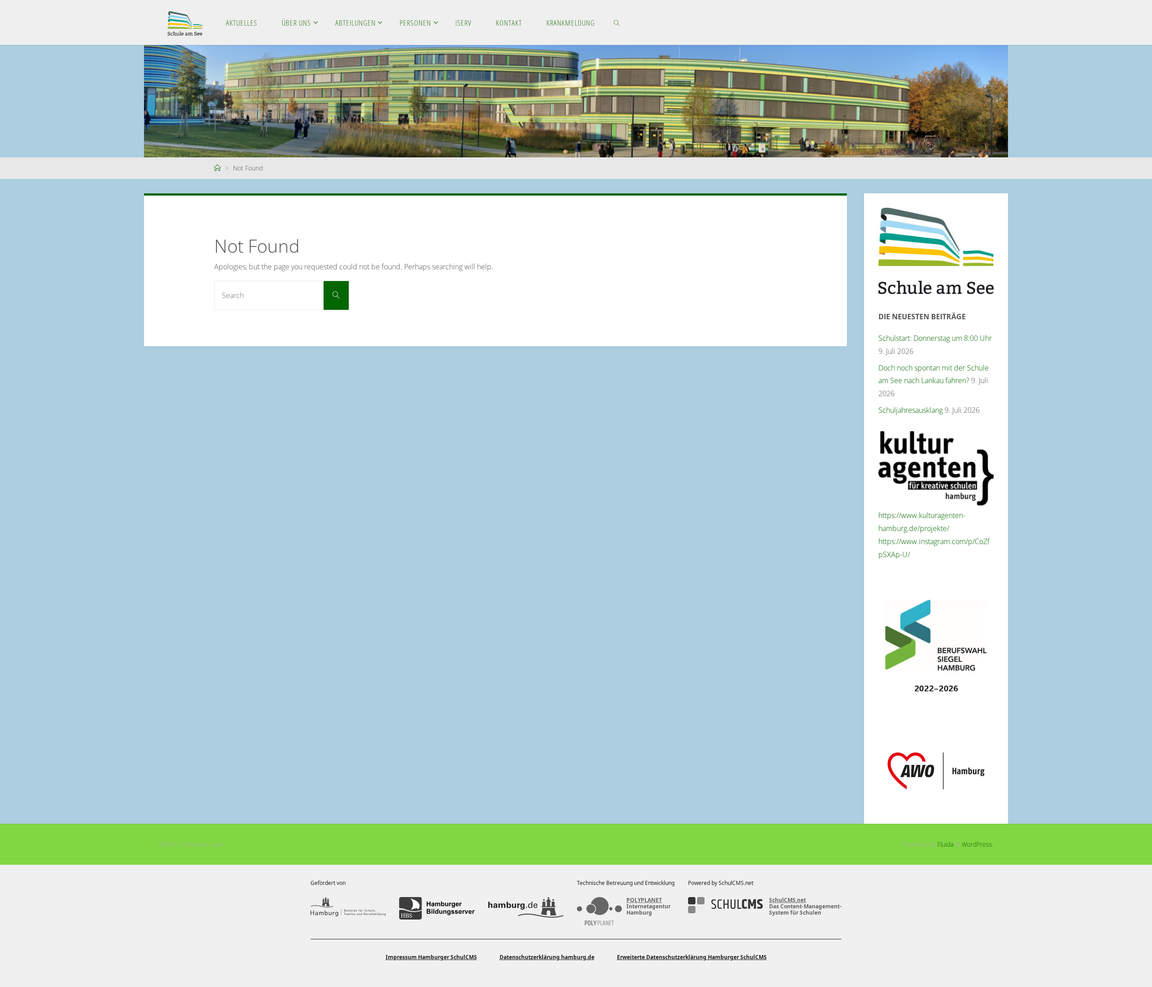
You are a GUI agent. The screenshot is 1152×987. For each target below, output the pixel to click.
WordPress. (978, 844)
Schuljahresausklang (910, 410)
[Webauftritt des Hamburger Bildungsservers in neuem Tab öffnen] (436, 908)
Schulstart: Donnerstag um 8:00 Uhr (935, 338)
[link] (616, 22)
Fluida (945, 844)
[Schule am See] (185, 22)
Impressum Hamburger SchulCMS (431, 957)
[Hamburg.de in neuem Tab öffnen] (525, 908)
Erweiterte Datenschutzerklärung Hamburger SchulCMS (692, 957)
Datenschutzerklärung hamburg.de (547, 957)
